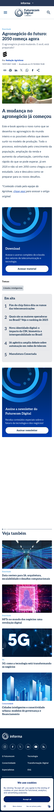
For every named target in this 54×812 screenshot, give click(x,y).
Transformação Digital (38, 763)
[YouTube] (36, 747)
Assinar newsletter (27, 430)
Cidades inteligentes (12, 288)
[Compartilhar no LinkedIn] (16, 70)
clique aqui (19, 191)
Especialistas (8, 769)
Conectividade (9, 763)
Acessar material (27, 268)
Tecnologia (33, 756)
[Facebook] (12, 747)
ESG (29, 769)
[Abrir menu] (5, 12)
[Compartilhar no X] (21, 70)
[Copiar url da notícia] (5, 70)
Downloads (6, 29)
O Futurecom (8, 756)
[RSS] (43, 747)
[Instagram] (5, 747)
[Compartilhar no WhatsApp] (27, 70)
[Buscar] (48, 12)
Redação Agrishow (14, 60)
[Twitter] (20, 747)
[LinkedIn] (28, 747)
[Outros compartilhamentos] (38, 70)
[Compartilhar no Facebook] (32, 70)
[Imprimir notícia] (10, 70)
